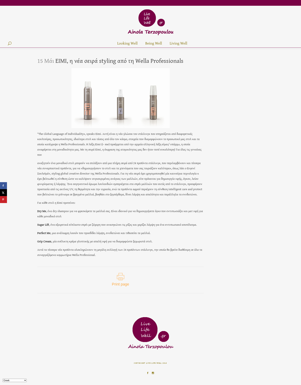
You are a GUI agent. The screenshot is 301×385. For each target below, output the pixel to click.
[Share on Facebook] (3, 185)
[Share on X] (3, 192)
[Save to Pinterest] (3, 199)
